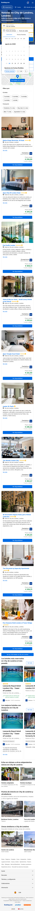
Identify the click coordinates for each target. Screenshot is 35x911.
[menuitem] (7, 7)
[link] (7, 96)
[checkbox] (24, 47)
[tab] (9, 34)
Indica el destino (10, 25)
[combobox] (17, 26)
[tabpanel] (15, 55)
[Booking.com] (5, 2)
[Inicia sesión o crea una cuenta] (28, 3)
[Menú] (33, 3)
